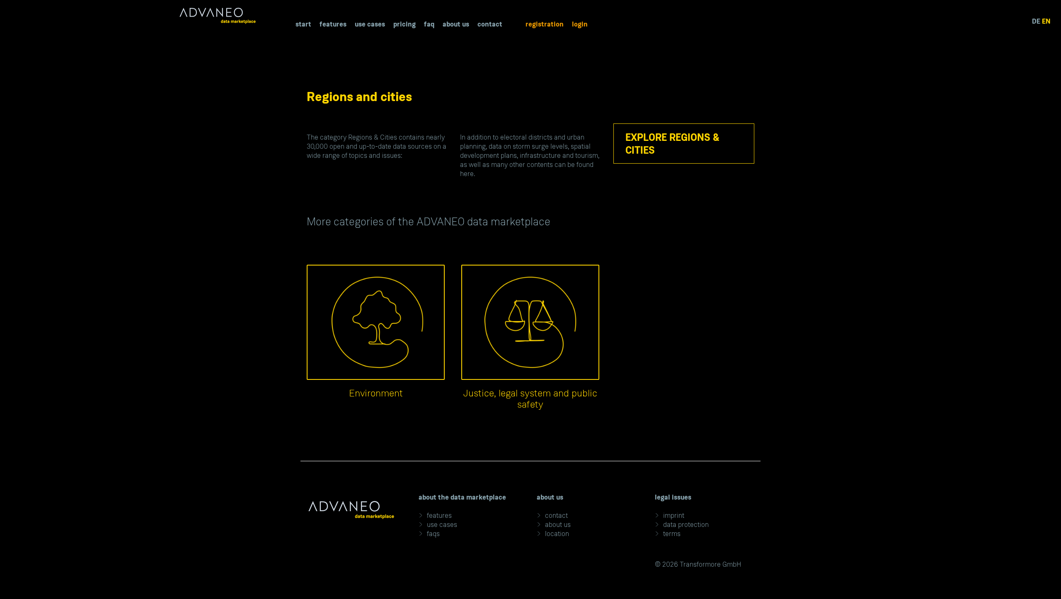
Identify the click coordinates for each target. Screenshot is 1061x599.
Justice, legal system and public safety (530, 399)
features (439, 515)
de (1036, 21)
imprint (673, 515)
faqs (433, 533)
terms (672, 533)
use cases (442, 524)
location (557, 533)
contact (556, 515)
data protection (686, 524)
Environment (376, 393)
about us (558, 524)
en (1046, 21)
